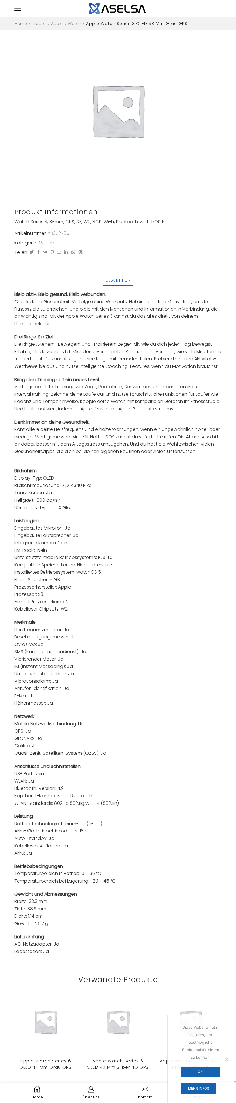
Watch (74, 23)
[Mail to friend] (59, 252)
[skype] (80, 252)
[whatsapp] (73, 252)
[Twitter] (31, 252)
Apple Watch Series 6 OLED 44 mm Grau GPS (46, 1064)
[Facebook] (38, 252)
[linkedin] (66, 252)
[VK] (45, 252)
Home (21, 23)
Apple (57, 23)
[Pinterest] (52, 252)
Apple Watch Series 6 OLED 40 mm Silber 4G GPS (118, 1064)
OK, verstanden (200, 1073)
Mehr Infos (198, 1088)
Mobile (39, 23)
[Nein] (226, 1059)
